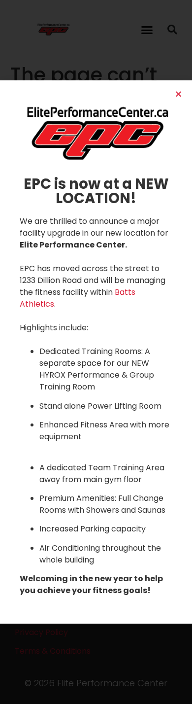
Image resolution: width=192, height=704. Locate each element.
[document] (96, 352)
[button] (178, 94)
